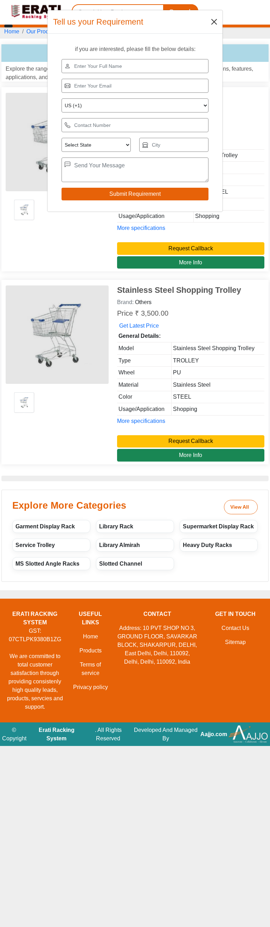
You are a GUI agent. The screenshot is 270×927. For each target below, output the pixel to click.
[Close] (214, 21)
